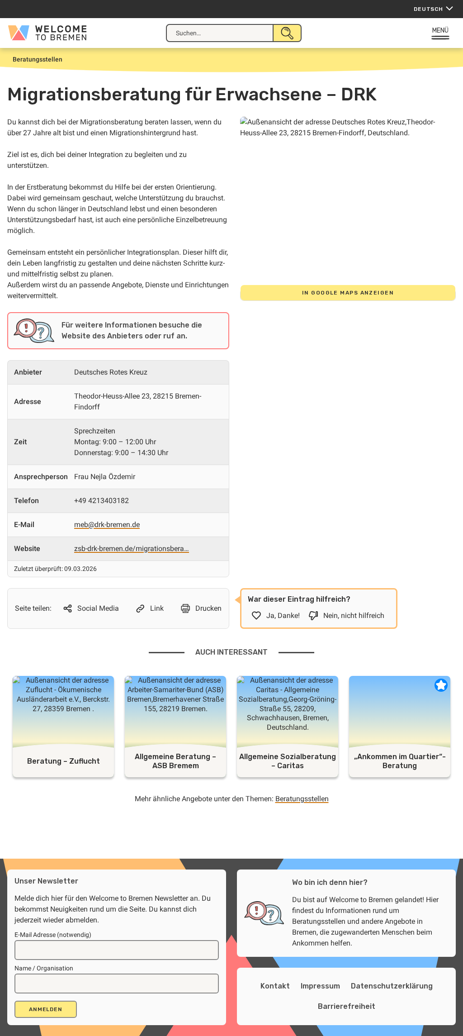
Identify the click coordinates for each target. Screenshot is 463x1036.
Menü (440, 30)
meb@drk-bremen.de (107, 524)
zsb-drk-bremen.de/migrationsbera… (131, 548)
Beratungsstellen (302, 798)
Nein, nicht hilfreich (353, 615)
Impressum (320, 986)
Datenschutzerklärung (392, 986)
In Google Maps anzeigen (348, 293)
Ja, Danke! (283, 615)
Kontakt (275, 986)
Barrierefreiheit (346, 1006)
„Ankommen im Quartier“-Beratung (400, 761)
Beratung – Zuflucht (63, 761)
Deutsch (428, 9)
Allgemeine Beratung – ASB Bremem (175, 761)
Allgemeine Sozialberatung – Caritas (287, 761)
